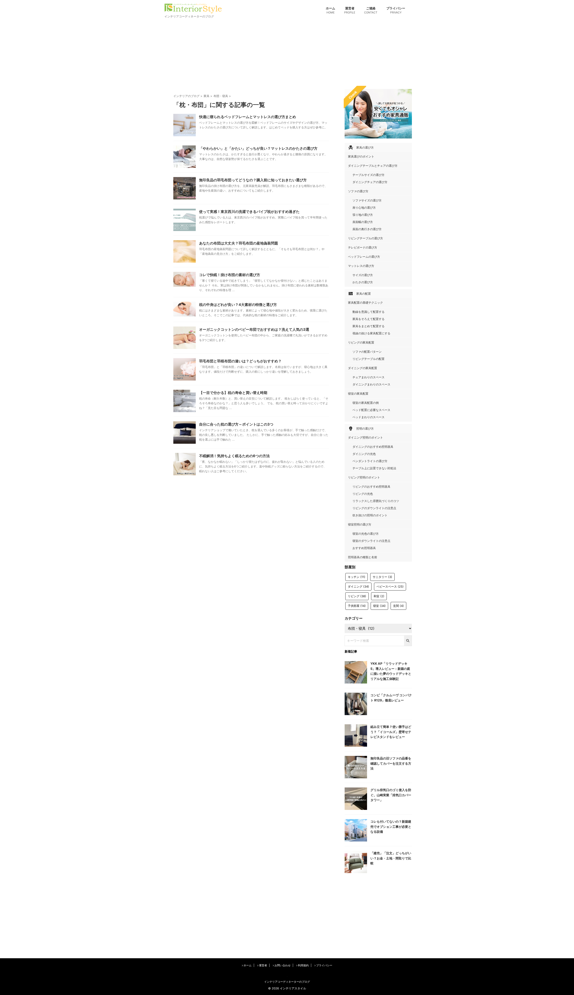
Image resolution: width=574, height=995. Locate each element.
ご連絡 (370, 10)
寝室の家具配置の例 (365, 402)
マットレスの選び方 (361, 266)
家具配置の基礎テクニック (365, 302)
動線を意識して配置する (368, 312)
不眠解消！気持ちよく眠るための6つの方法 (234, 456)
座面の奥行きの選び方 (367, 229)
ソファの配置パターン (367, 351)
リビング (357, 596)
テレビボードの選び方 (362, 247)
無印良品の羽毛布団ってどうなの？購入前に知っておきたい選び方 (253, 180)
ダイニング (358, 586)
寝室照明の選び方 (359, 524)
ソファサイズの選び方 (367, 200)
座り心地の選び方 (364, 207)
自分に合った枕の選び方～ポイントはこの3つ (236, 424)
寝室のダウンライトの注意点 (371, 541)
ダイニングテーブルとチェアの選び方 (373, 165)
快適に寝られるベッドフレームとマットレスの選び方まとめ (247, 117)
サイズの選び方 (362, 275)
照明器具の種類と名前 (362, 557)
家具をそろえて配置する (368, 319)
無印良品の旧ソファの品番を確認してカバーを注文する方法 (390, 763)
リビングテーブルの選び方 (365, 238)
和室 (379, 596)
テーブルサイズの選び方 (368, 175)
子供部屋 (357, 606)
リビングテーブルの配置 (368, 359)
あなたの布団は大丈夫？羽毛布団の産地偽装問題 (238, 243)
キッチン (356, 577)
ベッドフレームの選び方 (364, 256)
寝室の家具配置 (358, 393)
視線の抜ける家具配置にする (371, 333)
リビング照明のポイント (364, 477)
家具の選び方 (361, 147)
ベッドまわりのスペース (368, 417)
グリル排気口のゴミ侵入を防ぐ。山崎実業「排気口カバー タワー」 (390, 795)
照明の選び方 (361, 428)
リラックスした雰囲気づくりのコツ (375, 501)
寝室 (379, 606)
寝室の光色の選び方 (365, 533)
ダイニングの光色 (364, 454)
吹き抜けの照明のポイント (369, 515)
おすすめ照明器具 (364, 548)
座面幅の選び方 (362, 222)
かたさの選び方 (362, 282)
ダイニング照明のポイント (365, 437)
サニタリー (382, 577)
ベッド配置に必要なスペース (371, 410)
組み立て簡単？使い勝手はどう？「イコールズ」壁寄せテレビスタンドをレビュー (390, 732)
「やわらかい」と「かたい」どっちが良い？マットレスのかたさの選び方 (258, 148)
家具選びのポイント (361, 156)
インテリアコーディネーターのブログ (287, 981)
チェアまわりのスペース (368, 377)
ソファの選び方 (358, 191)
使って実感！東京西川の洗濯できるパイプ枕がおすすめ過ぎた (249, 211)
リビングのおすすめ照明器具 (371, 486)
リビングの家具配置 (361, 342)
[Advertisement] (287, 53)
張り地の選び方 (362, 214)
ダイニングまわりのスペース (371, 384)
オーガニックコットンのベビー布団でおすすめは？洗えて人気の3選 (254, 329)
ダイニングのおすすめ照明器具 (372, 446)
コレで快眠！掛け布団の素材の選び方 (229, 275)
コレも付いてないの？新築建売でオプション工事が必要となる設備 (390, 826)
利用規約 (303, 965)
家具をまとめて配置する (368, 326)
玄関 (398, 606)
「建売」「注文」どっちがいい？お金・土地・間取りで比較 (390, 858)
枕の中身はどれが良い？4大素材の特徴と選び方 (238, 304)
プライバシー (395, 10)
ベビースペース (390, 586)
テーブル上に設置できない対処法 (374, 468)
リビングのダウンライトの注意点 (374, 508)
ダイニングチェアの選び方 (369, 182)
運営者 (349, 10)
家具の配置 (359, 293)
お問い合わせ (282, 965)
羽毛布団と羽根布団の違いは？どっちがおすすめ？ (240, 361)
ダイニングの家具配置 (362, 368)
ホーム (330, 10)
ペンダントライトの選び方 (369, 461)
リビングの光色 (362, 493)
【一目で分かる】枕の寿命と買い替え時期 (233, 392)
